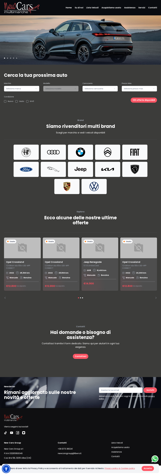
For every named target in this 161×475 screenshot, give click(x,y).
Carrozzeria (87, 83)
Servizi (141, 7)
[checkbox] (5, 101)
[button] (6, 468)
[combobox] (21, 88)
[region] (80, 268)
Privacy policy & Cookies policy (120, 468)
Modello (46, 83)
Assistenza (129, 7)
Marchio (7, 83)
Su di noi (79, 7)
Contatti (152, 7)
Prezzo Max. (127, 83)
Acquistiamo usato (111, 7)
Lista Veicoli (92, 7)
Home (69, 7)
